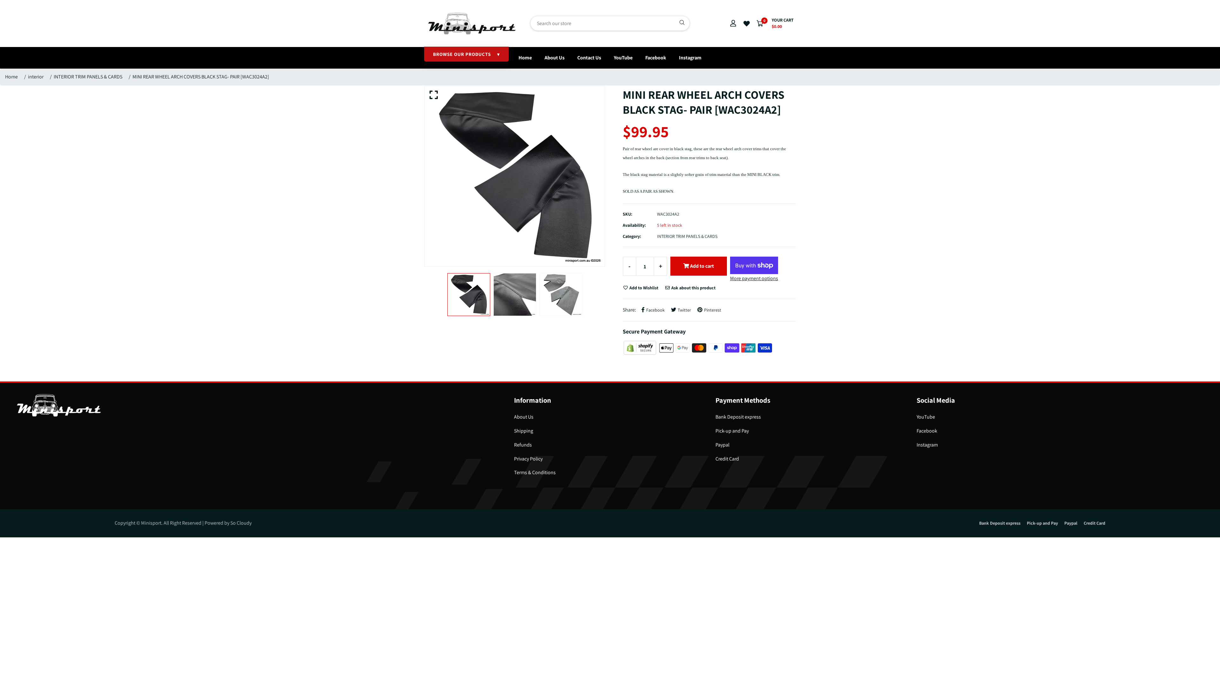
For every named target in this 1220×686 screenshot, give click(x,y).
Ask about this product (692, 288)
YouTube (623, 57)
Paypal (722, 444)
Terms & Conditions (535, 472)
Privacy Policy (528, 458)
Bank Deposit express (738, 417)
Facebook (655, 57)
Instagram (690, 57)
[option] (515, 176)
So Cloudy (241, 523)
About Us (555, 57)
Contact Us (589, 57)
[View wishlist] (746, 24)
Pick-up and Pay (732, 430)
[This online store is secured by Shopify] (640, 347)
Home (525, 57)
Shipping (523, 430)
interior (36, 76)
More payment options (754, 278)
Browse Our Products (466, 54)
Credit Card (727, 458)
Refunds (523, 444)
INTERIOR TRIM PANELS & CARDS (88, 76)
